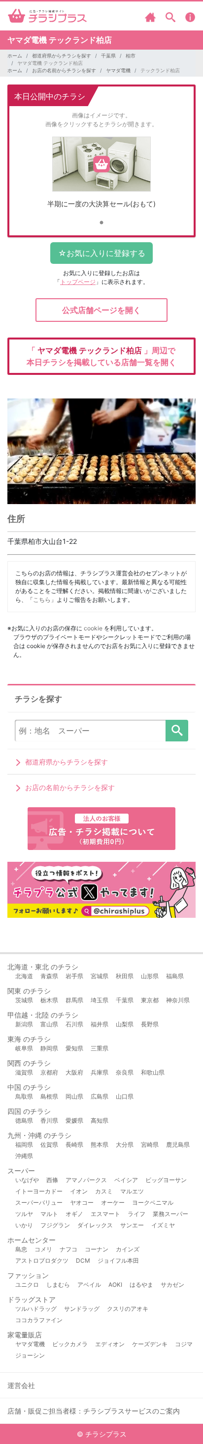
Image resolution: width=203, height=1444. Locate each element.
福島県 (175, 976)
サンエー (132, 1225)
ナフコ (68, 1249)
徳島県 (24, 1120)
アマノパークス (86, 1180)
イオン (79, 1191)
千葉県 (108, 55)
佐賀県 (49, 1144)
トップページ (78, 281)
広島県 (99, 1096)
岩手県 (74, 976)
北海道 (24, 976)
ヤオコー (82, 1202)
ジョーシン (30, 1355)
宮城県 (99, 976)
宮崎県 (150, 1144)
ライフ (136, 1213)
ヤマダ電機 (118, 70)
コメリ (43, 1249)
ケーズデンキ (150, 1344)
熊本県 (99, 1144)
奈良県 (125, 1072)
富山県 (49, 1024)
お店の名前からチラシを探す (64, 70)
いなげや (27, 1180)
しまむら (58, 1284)
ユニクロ (27, 1284)
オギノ (74, 1213)
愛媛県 (74, 1120)
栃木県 (49, 1000)
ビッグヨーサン (166, 1180)
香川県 (49, 1120)
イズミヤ (163, 1225)
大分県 (125, 1144)
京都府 (49, 1072)
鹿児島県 (178, 1144)
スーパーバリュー (39, 1202)
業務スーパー (170, 1213)
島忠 (21, 1249)
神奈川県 (178, 1000)
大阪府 (74, 1072)
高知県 (99, 1120)
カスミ (104, 1191)
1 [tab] (101, 223)
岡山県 (74, 1096)
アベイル (89, 1284)
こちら (42, 599)
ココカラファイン (39, 1320)
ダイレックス (95, 1225)
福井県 (99, 1024)
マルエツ (132, 1191)
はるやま (141, 1284)
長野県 (150, 1024)
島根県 (49, 1096)
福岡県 (24, 1144)
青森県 (49, 976)
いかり (24, 1225)
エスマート (105, 1213)
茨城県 (24, 1000)
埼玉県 (99, 1000)
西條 (52, 1180)
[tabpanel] (101, 176)
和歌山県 (153, 1072)
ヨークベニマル (152, 1202)
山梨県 (125, 1024)
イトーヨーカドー (39, 1191)
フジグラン (55, 1225)
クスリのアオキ (127, 1308)
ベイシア (126, 1180)
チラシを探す (177, 730)
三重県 (99, 1048)
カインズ (127, 1249)
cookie (93, 628)
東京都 (150, 1000)
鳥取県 (24, 1096)
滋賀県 (24, 1072)
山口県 (125, 1096)
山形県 (150, 976)
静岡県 (49, 1048)
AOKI (115, 1284)
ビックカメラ (70, 1344)
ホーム (14, 55)
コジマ (184, 1344)
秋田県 (125, 976)
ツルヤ (24, 1213)
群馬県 (74, 1000)
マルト (49, 1213)
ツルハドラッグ (36, 1308)
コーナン (96, 1249)
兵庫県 (99, 1072)
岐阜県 (24, 1048)
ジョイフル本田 (118, 1260)
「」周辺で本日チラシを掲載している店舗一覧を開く (101, 356)
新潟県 (24, 1024)
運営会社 (21, 1385)
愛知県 (74, 1048)
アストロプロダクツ (41, 1260)
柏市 (130, 55)
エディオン (110, 1344)
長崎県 (74, 1144)
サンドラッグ (82, 1308)
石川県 (74, 1024)
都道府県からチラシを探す (61, 55)
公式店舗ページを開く (101, 310)
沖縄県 (24, 1156)
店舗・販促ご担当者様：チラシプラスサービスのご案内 (93, 1411)
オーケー (113, 1202)
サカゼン (172, 1284)
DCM (83, 1260)
